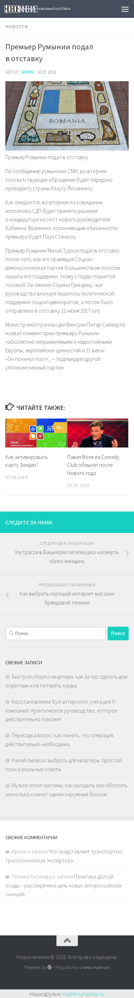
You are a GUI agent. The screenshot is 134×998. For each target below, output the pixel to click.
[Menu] (125, 9)
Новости (16, 26)
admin (27, 72)
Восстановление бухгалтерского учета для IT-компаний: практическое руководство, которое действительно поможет (61, 710)
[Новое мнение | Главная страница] (53, 9)
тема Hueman (96, 967)
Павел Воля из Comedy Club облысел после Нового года (93, 465)
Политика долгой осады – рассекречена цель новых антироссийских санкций (63, 885)
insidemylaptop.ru (83, 993)
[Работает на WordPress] (49, 967)
